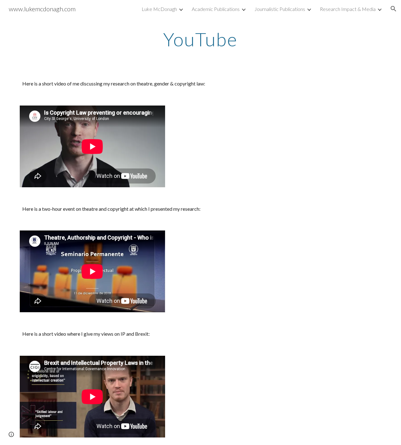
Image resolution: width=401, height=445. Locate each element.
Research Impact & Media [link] (348, 9)
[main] (200, 39)
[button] (393, 8)
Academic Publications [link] (216, 9)
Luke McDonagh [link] (159, 9)
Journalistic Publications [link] (279, 9)
